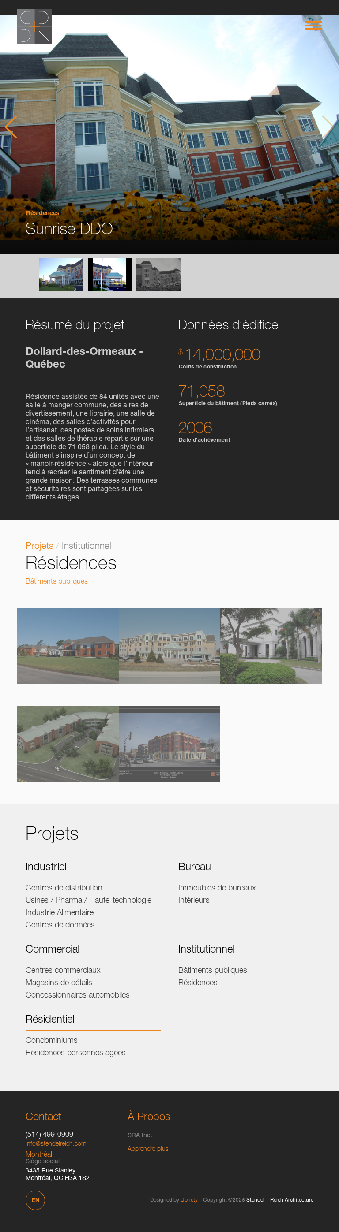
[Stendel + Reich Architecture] (34, 26)
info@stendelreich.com (56, 1144)
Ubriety (189, 1200)
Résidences (43, 214)
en (35, 1200)
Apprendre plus (148, 1149)
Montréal (39, 1155)
